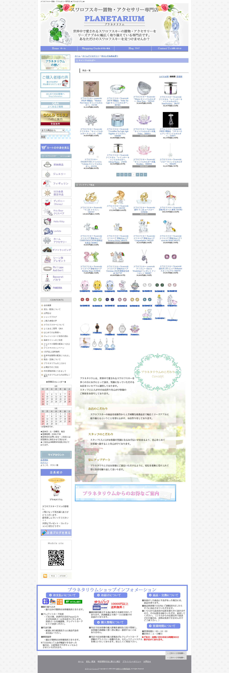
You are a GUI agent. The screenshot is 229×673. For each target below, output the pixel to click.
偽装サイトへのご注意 (53, 340)
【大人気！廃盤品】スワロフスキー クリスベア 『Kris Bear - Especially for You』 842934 (160, 306)
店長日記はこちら (56, 532)
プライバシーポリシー (131, 661)
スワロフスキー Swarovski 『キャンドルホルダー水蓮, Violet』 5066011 (144, 131)
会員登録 (44, 460)
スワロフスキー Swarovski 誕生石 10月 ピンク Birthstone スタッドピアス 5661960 (122, 306)
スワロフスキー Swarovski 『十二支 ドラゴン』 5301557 (91, 209)
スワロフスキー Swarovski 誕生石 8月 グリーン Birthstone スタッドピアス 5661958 (97, 306)
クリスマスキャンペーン (54, 348)
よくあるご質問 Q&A (53, 328)
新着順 (179, 76)
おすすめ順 (164, 76)
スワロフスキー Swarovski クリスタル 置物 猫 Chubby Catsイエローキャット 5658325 (97, 291)
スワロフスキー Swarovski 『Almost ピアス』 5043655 (97, 349)
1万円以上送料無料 (52, 352)
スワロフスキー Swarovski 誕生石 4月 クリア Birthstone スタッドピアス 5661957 (147, 291)
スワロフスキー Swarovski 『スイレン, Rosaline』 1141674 (135, 335)
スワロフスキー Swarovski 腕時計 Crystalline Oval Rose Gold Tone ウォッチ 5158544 (110, 335)
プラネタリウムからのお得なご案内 (57, 375)
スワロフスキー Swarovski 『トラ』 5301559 (117, 207)
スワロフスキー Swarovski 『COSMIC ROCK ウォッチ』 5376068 (97, 333)
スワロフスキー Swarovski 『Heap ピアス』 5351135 (110, 349)
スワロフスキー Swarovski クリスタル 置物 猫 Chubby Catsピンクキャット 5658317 (85, 291)
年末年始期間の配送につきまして (57, 356)
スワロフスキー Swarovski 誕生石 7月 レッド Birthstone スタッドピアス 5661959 (85, 306)
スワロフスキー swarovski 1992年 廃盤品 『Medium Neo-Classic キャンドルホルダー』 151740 (91, 101)
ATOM (62, 576)
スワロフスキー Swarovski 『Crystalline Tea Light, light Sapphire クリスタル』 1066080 (117, 132)
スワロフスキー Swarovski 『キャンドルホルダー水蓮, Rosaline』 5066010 (144, 161)
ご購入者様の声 (50, 321)
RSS (53, 576)
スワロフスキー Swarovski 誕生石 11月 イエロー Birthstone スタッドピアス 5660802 (135, 306)
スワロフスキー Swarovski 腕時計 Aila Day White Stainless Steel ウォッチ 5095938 (122, 335)
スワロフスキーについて (54, 325)
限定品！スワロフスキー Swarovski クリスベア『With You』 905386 (172, 306)
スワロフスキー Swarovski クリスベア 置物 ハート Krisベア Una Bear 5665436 (122, 291)
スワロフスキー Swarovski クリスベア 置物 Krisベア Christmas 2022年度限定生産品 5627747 (117, 269)
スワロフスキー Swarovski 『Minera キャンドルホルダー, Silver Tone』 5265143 (144, 99)
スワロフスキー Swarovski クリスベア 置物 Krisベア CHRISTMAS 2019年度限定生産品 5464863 (91, 239)
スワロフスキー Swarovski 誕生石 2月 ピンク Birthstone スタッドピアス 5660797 (170, 268)
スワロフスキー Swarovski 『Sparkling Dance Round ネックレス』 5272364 (172, 320)
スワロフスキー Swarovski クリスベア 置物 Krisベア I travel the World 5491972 (171, 238)
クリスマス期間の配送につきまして (57, 344)
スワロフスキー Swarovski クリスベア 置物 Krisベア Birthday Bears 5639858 (91, 268)
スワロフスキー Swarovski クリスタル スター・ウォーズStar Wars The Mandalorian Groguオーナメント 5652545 (134, 291)
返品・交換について (52, 359)
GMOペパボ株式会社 (123, 669)
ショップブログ (132, 48)
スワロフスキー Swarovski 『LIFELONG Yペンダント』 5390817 (159, 318)
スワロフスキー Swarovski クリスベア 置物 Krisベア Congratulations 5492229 (144, 238)
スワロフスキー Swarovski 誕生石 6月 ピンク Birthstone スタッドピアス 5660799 (172, 291)
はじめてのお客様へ (52, 332)
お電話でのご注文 (51, 367)
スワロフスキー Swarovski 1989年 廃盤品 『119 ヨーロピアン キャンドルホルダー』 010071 (170, 132)
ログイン (44, 462)
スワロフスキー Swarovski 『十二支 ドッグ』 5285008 (85, 347)
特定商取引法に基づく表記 (109, 661)
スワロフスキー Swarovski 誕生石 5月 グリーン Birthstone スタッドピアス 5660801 (160, 291)
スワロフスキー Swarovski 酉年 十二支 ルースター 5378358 (144, 209)
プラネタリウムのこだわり (55, 363)
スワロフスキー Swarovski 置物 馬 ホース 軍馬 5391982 (170, 208)
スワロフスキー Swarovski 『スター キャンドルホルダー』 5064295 (170, 161)
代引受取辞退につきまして (55, 371)
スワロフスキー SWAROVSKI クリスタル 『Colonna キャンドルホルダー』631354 (91, 162)
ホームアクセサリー (90, 56)
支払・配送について (95, 48)
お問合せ (169, 48)
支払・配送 (90, 661)
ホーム (59, 48)
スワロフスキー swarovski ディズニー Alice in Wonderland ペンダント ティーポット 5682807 (144, 269)
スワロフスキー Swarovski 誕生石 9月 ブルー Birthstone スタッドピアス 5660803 (110, 306)
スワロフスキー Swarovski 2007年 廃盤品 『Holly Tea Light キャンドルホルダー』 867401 (117, 101)
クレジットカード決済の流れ (56, 336)
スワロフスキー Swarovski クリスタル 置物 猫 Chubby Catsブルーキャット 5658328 (110, 291)
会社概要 (47, 305)
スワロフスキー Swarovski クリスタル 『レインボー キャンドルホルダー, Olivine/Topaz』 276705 (117, 158)
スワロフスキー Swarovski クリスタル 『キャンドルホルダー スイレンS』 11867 (91, 131)
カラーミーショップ (92, 669)
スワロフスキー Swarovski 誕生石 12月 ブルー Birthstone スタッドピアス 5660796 (147, 306)
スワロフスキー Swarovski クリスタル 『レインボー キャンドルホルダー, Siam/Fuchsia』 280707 (170, 100)
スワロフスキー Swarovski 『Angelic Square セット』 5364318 (85, 335)
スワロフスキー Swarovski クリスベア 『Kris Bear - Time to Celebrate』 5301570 (147, 319)
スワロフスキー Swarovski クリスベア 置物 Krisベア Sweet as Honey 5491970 (117, 238)
